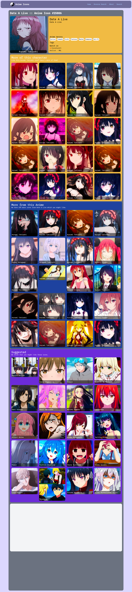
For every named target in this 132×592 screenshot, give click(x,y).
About (111, 4)
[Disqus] (66, 527)
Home (89, 4)
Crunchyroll (56, 48)
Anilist (53, 50)
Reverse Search (100, 4)
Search (119, 4)
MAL (60, 50)
